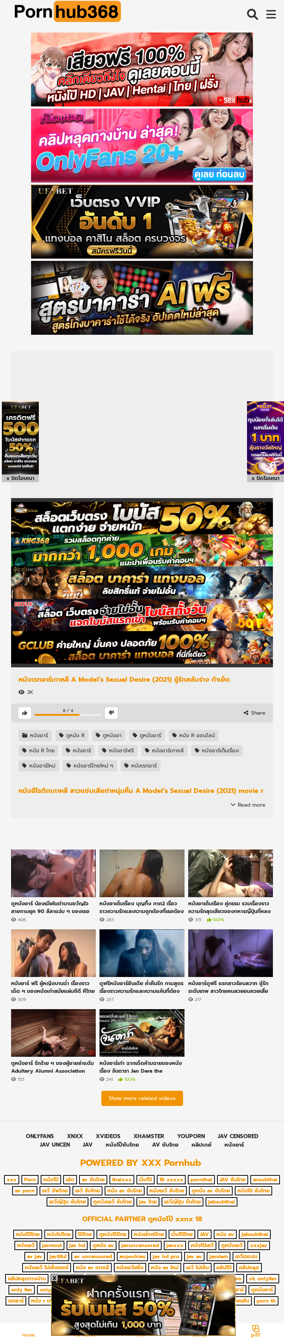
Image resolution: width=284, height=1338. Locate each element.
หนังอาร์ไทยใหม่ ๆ (92, 766)
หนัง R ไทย (41, 751)
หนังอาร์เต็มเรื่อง (219, 751)
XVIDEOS (108, 1136)
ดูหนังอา (111, 735)
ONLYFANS (40, 1136)
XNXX (75, 1136)
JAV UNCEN (55, 1145)
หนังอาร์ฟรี (120, 751)
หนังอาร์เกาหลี (167, 751)
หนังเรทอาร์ (143, 766)
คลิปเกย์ (202, 1145)
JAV (88, 1145)
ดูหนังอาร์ (149, 735)
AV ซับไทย (165, 1145)
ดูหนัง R (74, 735)
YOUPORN (191, 1136)
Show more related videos (142, 1098)
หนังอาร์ (38, 735)
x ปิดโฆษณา (20, 478)
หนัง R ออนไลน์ (196, 735)
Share (257, 713)
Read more (251, 805)
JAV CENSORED (238, 1136)
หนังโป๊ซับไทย (122, 1145)
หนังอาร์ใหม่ (41, 766)
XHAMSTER (148, 1136)
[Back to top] (259, 1315)
